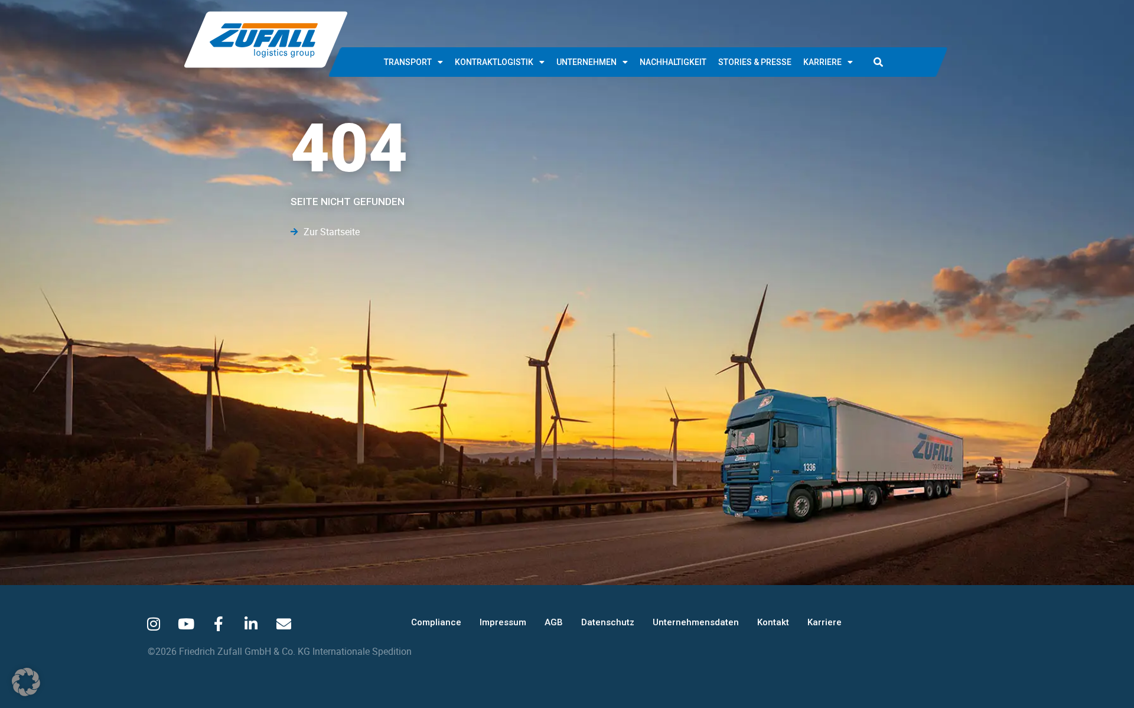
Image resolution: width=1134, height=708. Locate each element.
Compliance (436, 622)
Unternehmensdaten (696, 622)
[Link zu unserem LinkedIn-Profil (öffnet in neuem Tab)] (251, 623)
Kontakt (773, 622)
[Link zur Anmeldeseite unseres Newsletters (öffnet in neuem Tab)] (283, 623)
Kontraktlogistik (494, 62)
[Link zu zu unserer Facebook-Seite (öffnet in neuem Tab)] (218, 623)
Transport (408, 62)
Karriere (822, 62)
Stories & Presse (754, 62)
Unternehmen (586, 62)
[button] (878, 62)
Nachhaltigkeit (673, 62)
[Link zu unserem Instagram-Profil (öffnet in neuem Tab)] (153, 623)
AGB (554, 622)
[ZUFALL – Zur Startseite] (265, 39)
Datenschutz (607, 622)
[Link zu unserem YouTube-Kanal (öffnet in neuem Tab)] (186, 623)
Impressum (503, 622)
